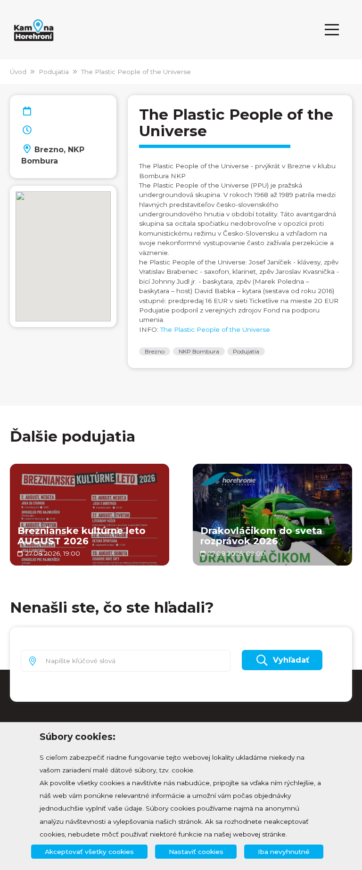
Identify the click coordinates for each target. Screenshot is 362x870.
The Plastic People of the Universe (136, 71)
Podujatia (54, 71)
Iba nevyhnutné (284, 851)
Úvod (18, 71)
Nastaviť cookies (196, 851)
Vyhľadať (291, 660)
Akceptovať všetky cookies (89, 851)
